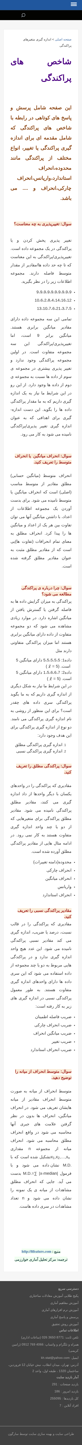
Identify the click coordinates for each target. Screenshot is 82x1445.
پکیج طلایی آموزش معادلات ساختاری (54, 1296)
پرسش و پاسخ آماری (64, 1317)
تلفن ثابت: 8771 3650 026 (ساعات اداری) (50, 1337)
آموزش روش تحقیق (65, 1324)
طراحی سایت (64, 1434)
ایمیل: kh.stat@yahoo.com (60, 1357)
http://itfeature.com (36, 1251)
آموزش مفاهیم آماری (64, 1303)
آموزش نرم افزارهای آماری (60, 1310)
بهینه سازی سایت (40, 1434)
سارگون (14, 1434)
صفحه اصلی (63, 39)
